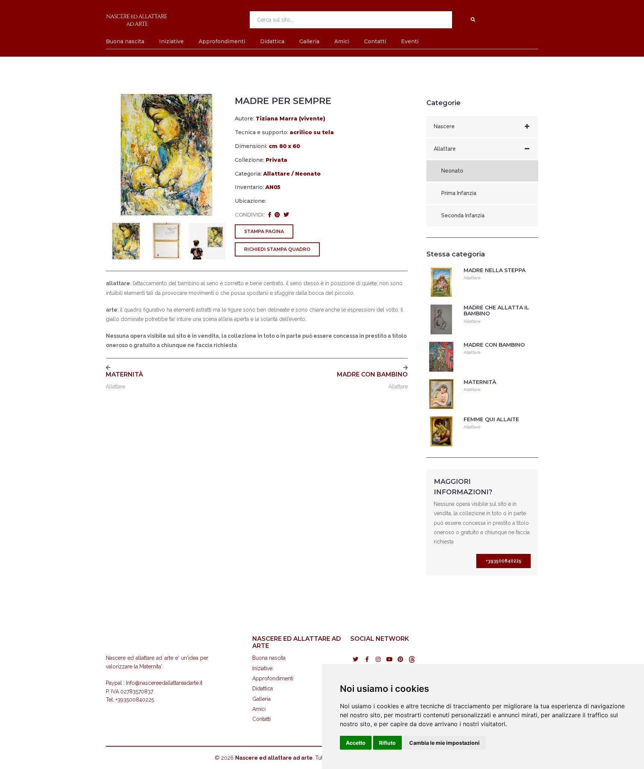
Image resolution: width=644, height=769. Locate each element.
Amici (341, 41)
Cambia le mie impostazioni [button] (444, 743)
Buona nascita (125, 41)
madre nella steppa (494, 270)
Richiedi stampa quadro (277, 249)
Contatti (375, 41)
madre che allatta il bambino (496, 310)
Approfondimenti (222, 41)
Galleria (309, 41)
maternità (124, 374)
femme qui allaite (491, 419)
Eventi (410, 41)
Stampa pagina (264, 231)
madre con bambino (372, 374)
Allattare (276, 173)
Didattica (272, 41)
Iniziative (171, 41)
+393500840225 (503, 561)
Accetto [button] (356, 743)
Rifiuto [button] (387, 743)
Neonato (308, 173)
